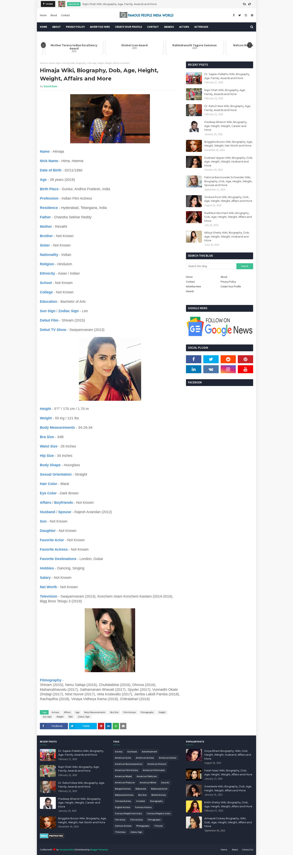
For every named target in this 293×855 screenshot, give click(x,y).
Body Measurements (94, 712)
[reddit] (228, 359)
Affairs (67, 712)
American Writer (148, 782)
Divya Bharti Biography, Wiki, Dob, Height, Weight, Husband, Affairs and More (227, 754)
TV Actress (120, 831)
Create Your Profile (231, 286)
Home (43, 15)
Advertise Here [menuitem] (100, 27)
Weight (60, 716)
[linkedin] (193, 369)
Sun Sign (47, 716)
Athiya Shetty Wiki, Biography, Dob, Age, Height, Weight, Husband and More (227, 236)
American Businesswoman (129, 763)
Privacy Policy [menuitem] (75, 27)
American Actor (123, 757)
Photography (142, 825)
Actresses (132, 751)
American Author (167, 757)
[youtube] (245, 369)
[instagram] (246, 15)
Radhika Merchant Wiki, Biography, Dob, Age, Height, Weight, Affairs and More (228, 216)
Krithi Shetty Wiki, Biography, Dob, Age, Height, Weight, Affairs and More (228, 804)
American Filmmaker (154, 770)
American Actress (145, 757)
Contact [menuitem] (153, 27)
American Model (123, 776)
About (53, 15)
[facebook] (233, 15)
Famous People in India (158, 813)
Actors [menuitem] (184, 27)
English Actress (122, 807)
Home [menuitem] (43, 27)
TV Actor (158, 825)
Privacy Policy (228, 281)
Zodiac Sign (54, 62)
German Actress (123, 825)
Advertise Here (193, 286)
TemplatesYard (66, 849)
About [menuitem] (56, 27)
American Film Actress (126, 770)
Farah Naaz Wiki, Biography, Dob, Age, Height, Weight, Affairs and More (228, 772)
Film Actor (120, 819)
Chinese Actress (123, 801)
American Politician (147, 776)
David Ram (50, 86)
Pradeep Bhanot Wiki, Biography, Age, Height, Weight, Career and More (225, 125)
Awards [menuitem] (169, 27)
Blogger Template (99, 849)
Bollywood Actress (124, 794)
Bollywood (141, 788)
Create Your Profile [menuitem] (128, 27)
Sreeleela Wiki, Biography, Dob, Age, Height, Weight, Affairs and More (228, 788)
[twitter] (239, 15)
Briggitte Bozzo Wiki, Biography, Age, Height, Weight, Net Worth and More (228, 143)
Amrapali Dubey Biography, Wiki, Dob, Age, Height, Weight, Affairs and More (228, 822)
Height (162, 712)
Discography (156, 801)
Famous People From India (128, 813)
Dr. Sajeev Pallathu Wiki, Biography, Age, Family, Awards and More (227, 76)
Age (77, 712)
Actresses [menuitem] (201, 27)
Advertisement (149, 751)
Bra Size (114, 712)
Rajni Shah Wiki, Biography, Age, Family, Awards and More (225, 92)
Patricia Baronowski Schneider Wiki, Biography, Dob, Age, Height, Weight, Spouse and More (228, 181)
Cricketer (140, 801)
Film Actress (129, 712)
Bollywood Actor (159, 788)
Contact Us (247, 849)
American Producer (125, 782)
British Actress (158, 794)
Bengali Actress (123, 788)
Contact (65, 15)
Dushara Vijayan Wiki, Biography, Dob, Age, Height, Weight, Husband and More (228, 161)
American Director (156, 763)
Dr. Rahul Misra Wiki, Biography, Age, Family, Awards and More (120, 4)
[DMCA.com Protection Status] (52, 837)
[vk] (211, 369)
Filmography (147, 712)
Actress (55, 712)
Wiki (71, 716)
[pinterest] (251, 15)
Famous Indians (143, 807)
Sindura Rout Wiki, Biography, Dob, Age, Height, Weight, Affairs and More (228, 199)
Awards (190, 291)
